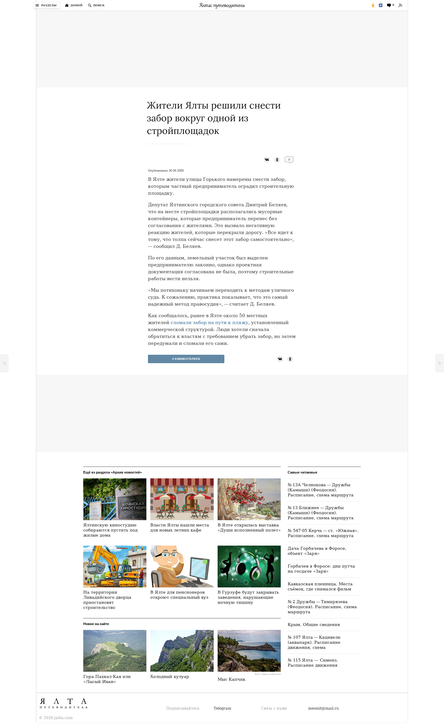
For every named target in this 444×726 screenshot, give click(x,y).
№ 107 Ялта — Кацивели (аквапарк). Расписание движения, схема (314, 642)
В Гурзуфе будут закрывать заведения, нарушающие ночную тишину (248, 597)
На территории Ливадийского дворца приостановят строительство (107, 600)
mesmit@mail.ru (323, 708)
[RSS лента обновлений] (400, 5)
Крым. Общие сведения (314, 624)
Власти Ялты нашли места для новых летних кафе (179, 527)
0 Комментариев (186, 359)
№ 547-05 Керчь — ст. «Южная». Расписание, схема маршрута (323, 533)
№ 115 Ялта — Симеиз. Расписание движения (313, 663)
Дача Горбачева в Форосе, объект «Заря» (317, 551)
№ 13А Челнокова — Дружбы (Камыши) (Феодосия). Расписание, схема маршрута (321, 489)
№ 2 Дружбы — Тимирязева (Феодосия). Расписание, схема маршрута (322, 606)
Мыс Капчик (231, 679)
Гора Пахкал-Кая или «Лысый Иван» (107, 679)
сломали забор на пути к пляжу (209, 322)
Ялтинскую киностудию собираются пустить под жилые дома (110, 530)
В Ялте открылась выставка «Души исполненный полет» (249, 527)
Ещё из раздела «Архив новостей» (112, 472)
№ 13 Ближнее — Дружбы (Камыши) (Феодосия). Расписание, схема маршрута (321, 512)
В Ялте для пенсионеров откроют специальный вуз (179, 595)
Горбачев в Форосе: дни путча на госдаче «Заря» (321, 569)
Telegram (222, 708)
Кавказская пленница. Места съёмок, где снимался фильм (320, 586)
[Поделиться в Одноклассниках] (373, 5)
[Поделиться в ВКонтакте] (380, 5)
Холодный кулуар (169, 676)
